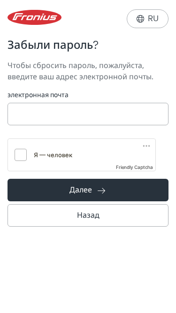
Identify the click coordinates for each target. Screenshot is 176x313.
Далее (87, 189)
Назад (88, 215)
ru (148, 18)
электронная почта (38, 95)
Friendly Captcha (134, 167)
